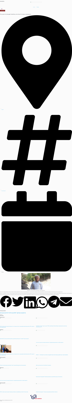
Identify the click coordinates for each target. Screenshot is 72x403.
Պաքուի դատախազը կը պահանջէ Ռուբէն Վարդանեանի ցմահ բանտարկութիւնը (13, 365)
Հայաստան (2, 317)
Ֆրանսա (2, 367)
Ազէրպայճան (2, 357)
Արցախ (3, 109)
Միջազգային (2, 382)
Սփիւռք (1, 329)
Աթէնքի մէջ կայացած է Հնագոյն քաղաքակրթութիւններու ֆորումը (46, 391)
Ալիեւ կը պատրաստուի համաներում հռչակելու (43, 365)
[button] (6, 302)
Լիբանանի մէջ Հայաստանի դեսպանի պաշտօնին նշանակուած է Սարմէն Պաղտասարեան (14, 338)
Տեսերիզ (1, 315)
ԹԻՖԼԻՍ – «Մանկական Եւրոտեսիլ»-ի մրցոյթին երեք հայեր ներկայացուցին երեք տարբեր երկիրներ (52, 354)
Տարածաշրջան (3, 344)
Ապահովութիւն (4, 190)
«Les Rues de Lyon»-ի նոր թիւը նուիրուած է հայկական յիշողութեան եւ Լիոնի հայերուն (49, 342)
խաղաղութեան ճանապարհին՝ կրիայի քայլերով (13, 312)
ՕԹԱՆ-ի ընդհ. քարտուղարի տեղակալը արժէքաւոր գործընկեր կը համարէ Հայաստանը (14, 391)
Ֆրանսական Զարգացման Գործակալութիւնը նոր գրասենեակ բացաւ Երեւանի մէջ (49, 376)
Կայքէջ (1, 400)
